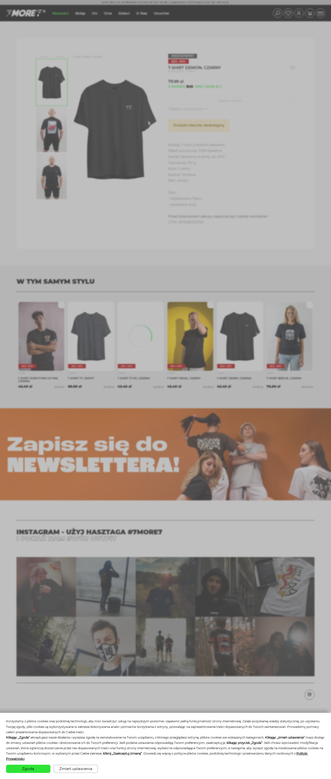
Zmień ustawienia (75, 768)
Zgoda (28, 768)
